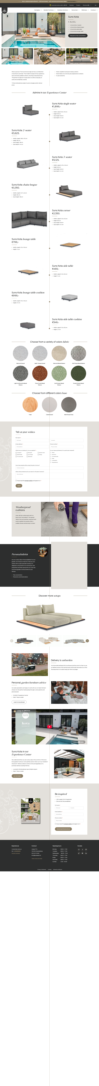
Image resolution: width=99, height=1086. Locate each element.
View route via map (37, 858)
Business (72, 5)
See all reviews (16, 853)
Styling (40, 454)
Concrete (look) (55, 456)
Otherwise (30, 456)
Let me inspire (17, 776)
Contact (93, 10)
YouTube (82, 853)
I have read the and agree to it (29, 480)
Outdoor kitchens (62, 10)
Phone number (54, 444)
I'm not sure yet (20, 456)
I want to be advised (19, 702)
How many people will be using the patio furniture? (28, 465)
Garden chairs (42, 452)
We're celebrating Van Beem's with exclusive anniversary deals (49, 1)
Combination (54, 460)
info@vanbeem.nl (36, 855)
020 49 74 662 (35, 853)
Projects (78, 5)
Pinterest (86, 849)
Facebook (82, 849)
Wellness (84, 10)
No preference (55, 462)
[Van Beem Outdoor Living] (4, 10)
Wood (53, 452)
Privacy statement (42, 869)
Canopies (37, 10)
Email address (19, 444)
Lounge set (19, 452)
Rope (53, 458)
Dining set (30, 452)
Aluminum (54, 454)
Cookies (50, 869)
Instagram (79, 849)
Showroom (85, 5)
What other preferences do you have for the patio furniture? (30, 471)
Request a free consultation (78, 35)
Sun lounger (30, 454)
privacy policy (29, 480)
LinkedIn (86, 853)
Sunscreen (75, 10)
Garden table (19, 454)
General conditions (57, 869)
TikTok (79, 853)
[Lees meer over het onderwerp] (66, 753)
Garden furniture (49, 10)
